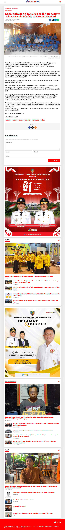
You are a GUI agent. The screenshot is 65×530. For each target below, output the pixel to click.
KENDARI (8, 11)
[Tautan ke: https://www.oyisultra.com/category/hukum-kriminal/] (59, 381)
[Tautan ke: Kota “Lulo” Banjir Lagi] (8, 508)
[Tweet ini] (53, 20)
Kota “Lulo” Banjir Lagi (19, 506)
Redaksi (6, 527)
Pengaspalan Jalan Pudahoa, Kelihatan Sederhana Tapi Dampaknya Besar (33, 492)
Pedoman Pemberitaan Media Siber (42, 526)
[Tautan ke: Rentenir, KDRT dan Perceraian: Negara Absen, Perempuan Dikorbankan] (8, 514)
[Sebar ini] (50, 20)
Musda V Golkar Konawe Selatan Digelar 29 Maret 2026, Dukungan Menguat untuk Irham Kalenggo (36, 294)
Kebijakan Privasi (21, 527)
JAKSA (14, 120)
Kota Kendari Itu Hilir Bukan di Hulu (23, 499)
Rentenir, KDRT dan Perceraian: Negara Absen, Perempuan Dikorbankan (33, 513)
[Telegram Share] (55, 20)
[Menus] (5, 2)
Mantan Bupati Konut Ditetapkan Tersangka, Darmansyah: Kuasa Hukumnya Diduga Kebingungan (34, 442)
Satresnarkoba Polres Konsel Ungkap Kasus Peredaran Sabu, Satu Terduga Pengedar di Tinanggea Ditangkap (29, 418)
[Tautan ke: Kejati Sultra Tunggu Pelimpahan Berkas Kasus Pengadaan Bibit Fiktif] (8, 431)
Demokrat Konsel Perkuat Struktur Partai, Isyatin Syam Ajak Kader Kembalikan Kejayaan (35, 301)
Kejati (21, 120)
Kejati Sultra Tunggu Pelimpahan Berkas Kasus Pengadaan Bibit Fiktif (32, 430)
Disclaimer (12, 527)
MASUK (27, 120)
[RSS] (35, 127)
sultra (43, 120)
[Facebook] (29, 127)
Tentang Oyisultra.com (25, 526)
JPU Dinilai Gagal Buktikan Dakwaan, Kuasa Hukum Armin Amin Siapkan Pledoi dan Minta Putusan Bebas (36, 424)
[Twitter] (32, 127)
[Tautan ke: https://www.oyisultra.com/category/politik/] (59, 240)
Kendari (12, 20)
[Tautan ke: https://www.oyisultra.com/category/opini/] (59, 450)
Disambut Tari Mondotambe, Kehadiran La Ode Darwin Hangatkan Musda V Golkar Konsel (36, 288)
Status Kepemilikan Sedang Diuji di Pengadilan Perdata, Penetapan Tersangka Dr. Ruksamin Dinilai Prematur (36, 435)
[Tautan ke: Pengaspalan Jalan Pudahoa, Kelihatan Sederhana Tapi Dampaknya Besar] (8, 494)
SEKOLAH (35, 120)
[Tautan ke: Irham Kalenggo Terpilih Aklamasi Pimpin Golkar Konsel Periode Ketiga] (32, 258)
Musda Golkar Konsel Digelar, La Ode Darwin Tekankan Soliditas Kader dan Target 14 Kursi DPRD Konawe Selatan (36, 281)
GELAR (8, 120)
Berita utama (8, 20)
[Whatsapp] (58, 20)
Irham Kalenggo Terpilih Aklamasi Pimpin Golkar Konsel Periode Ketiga (29, 276)
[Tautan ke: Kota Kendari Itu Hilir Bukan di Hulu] (8, 501)
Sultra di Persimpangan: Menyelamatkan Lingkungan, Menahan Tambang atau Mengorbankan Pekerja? (31, 487)
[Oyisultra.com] (33, 2)
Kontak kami (55, 526)
